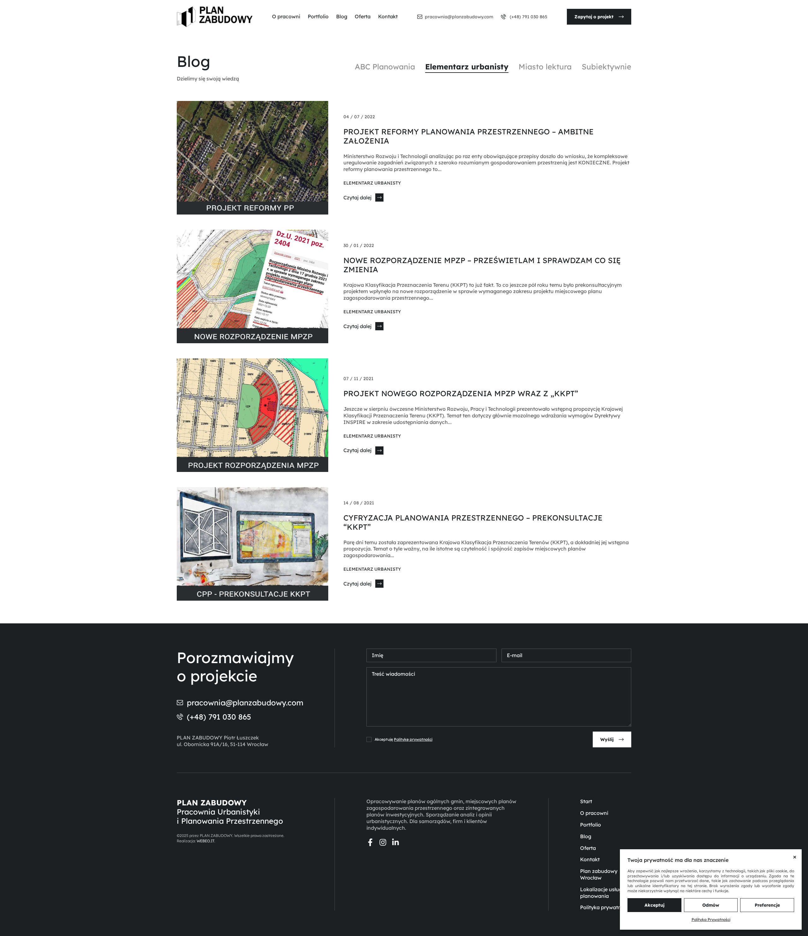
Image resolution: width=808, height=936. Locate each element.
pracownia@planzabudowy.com (459, 17)
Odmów (710, 905)
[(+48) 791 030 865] (503, 16)
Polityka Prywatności (711, 919)
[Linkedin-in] (395, 842)
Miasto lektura (545, 66)
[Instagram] (383, 842)
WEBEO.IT (205, 841)
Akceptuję (403, 739)
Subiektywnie (606, 66)
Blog (341, 16)
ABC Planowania (385, 66)
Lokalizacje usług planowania (601, 892)
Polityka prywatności (605, 907)
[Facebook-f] (370, 842)
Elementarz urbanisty (466, 66)
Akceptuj (654, 905)
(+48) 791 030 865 (527, 17)
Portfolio (318, 16)
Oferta (363, 16)
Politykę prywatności (413, 739)
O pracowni (286, 16)
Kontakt (388, 16)
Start (586, 801)
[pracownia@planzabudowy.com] (419, 16)
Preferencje (767, 905)
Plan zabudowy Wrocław (598, 874)
